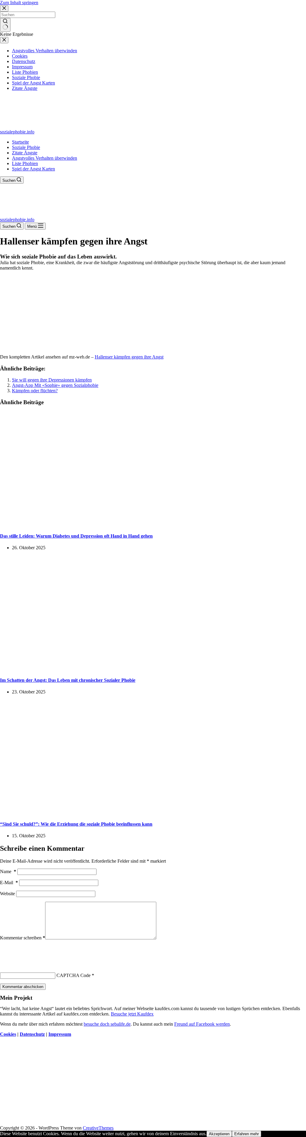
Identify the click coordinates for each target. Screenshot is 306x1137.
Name (8, 871)
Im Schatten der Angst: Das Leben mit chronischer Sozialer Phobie (67, 680)
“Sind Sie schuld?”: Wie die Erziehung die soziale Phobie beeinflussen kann (76, 824)
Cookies (8, 1034)
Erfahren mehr (246, 1134)
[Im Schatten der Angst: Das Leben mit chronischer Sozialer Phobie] (115, 668)
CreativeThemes (98, 1127)
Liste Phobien (25, 163)
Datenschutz (32, 1034)
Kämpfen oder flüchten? (35, 390)
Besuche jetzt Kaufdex (132, 1013)
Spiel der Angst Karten (33, 168)
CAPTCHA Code (73, 975)
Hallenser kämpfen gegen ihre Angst (129, 356)
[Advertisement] (153, 312)
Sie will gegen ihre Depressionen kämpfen (52, 379)
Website (7, 893)
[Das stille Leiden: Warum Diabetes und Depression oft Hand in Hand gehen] (115, 524)
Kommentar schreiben (22, 937)
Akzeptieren (219, 1134)
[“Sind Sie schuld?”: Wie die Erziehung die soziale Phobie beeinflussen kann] (115, 812)
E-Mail (9, 882)
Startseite (20, 141)
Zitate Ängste (24, 152)
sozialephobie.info (17, 131)
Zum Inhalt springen (19, 2)
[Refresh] (44, 951)
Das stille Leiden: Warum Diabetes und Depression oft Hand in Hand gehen (76, 536)
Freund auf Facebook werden (202, 1024)
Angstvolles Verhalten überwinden (44, 158)
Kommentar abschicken (22, 986)
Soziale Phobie (26, 147)
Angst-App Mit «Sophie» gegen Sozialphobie (55, 385)
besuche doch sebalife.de (107, 1024)
